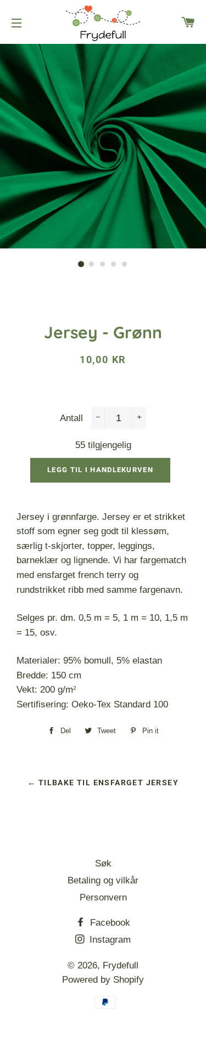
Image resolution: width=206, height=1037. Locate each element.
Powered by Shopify (103, 979)
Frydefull (120, 965)
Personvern (103, 897)
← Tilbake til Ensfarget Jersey (103, 782)
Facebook (108, 922)
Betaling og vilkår (103, 880)
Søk (103, 863)
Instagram (109, 939)
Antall (71, 418)
